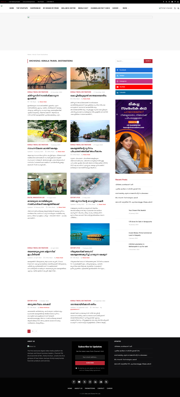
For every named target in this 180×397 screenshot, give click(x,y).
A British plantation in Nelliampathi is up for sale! (138, 245)
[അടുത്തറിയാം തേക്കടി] (47, 287)
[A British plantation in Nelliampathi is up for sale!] (121, 247)
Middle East (83, 8)
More (125, 8)
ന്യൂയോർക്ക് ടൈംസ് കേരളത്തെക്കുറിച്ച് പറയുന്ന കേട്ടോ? (88, 253)
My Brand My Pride (51, 8)
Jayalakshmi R (74, 309)
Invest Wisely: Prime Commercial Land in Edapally (140, 234)
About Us (78, 388)
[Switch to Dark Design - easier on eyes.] (175, 8)
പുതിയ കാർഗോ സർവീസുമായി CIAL (128, 189)
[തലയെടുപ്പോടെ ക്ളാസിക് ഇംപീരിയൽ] (47, 234)
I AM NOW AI (50, 2)
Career (115, 8)
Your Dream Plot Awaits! (137, 210)
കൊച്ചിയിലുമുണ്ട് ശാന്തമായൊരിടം (88, 95)
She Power (41, 2)
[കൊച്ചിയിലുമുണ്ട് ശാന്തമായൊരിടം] (90, 78)
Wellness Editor (68, 8)
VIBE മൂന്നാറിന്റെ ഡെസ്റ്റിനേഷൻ (86, 201)
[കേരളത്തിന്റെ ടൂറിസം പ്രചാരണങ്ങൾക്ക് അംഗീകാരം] (90, 131)
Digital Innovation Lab (36, 198)
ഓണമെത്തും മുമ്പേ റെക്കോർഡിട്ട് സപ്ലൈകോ (131, 193)
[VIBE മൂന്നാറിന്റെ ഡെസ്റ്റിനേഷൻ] (90, 184)
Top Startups (22, 8)
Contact (101, 388)
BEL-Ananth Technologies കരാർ (126, 198)
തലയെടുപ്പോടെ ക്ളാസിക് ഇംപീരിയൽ (41, 253)
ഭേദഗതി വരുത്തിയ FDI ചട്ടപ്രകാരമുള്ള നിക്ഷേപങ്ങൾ (133, 202)
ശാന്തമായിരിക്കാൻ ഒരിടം (83, 304)
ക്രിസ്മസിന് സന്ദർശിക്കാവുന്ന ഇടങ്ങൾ (43, 97)
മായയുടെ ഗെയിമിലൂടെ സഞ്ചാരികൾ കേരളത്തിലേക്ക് (43, 203)
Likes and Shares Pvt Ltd (92, 394)
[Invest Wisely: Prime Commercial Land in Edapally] (121, 236)
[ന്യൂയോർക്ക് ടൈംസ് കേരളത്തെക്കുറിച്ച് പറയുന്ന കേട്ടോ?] (90, 234)
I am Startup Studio (14, 2)
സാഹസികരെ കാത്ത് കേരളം (43, 148)
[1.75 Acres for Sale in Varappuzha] (121, 224)
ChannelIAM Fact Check (100, 8)
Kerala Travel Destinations (38, 92)
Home (11, 8)
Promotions (90, 388)
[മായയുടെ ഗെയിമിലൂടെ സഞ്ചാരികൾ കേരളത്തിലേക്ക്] (47, 184)
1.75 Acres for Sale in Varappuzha (140, 222)
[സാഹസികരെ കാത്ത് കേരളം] (47, 131)
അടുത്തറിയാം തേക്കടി (39, 304)
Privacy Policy (89, 370)
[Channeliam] (4, 8)
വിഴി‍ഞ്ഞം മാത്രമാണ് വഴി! (124, 185)
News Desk (43, 102)
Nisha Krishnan (44, 307)
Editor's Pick (75, 198)
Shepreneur (35, 8)
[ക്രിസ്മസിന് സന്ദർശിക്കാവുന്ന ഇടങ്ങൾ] (47, 78)
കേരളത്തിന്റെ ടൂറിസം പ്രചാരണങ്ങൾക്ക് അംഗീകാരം (86, 150)
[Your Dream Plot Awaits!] (121, 213)
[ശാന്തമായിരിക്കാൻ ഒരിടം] (90, 287)
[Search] (178, 8)
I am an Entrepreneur (29, 2)
